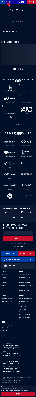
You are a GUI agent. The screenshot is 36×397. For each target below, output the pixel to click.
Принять (18, 394)
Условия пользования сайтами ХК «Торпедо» (12, 382)
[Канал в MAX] (22, 217)
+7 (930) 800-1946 (10, 369)
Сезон (21, 271)
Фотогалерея (5, 304)
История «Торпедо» (7, 325)
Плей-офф (22, 288)
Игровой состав (6, 280)
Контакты (4, 335)
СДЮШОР (4, 333)
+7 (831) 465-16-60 (10, 345)
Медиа (4, 295)
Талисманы (22, 306)
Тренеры (4, 282)
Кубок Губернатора (24, 290)
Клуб (3, 322)
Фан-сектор (22, 309)
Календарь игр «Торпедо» (26, 285)
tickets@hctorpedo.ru (11, 355)
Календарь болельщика (26, 301)
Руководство (5, 277)
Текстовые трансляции (25, 274)
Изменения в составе (8, 288)
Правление (5, 274)
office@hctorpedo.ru (11, 348)
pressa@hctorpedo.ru (11, 371)
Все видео (17, 69)
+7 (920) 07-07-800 (10, 361)
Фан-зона (22, 295)
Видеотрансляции (7, 301)
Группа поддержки (24, 304)
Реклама (4, 330)
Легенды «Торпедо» (7, 327)
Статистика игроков (25, 282)
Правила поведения (24, 317)
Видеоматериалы (7, 298)
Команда (4, 271)
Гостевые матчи (23, 311)
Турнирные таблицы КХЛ (26, 280)
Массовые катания (24, 314)
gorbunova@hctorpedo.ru (13, 363)
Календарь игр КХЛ (24, 277)
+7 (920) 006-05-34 (10, 353)
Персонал (4, 285)
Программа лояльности (26, 298)
